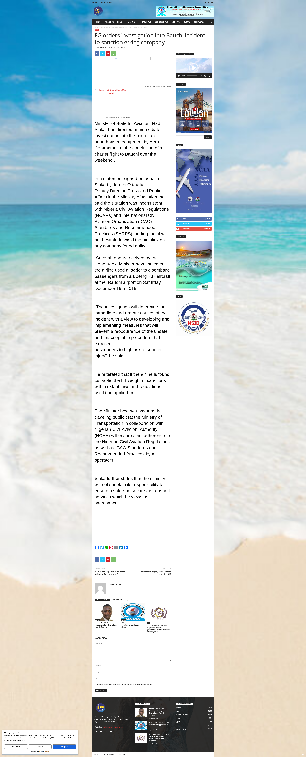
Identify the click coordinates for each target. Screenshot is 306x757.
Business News (161, 22)
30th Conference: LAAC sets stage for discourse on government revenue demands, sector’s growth (158, 628)
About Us (109, 22)
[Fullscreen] (208, 76)
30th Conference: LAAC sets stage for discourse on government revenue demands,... (159, 737)
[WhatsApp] (113, 53)
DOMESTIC (180, 718)
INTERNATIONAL (182, 715)
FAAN (178, 726)
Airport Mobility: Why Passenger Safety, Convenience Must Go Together (106, 625)
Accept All (64, 747)
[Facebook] (201, 3)
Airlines (131, 22)
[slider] (192, 75)
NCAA (178, 722)
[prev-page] (167, 600)
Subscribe (206, 229)
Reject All (40, 747)
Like (208, 218)
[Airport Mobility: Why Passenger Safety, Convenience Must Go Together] (106, 612)
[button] (210, 22)
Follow (207, 224)
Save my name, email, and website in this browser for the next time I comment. (124, 684)
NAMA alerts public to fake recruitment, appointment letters (131, 625)
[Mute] (205, 76)
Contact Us (199, 22)
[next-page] (170, 600)
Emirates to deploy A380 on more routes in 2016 (156, 572)
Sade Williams (101, 47)
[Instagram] (204, 3)
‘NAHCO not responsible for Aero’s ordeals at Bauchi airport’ (110, 572)
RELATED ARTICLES (102, 600)
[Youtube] (212, 3)
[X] (208, 3)
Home (98, 22)
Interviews (146, 22)
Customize (16, 747)
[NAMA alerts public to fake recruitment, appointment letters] (133, 612)
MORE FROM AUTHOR (119, 600)
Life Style (176, 22)
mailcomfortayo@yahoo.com (113, 727)
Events (187, 22)
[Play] (179, 76)
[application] (194, 68)
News (119, 22)
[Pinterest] (108, 53)
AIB (149, 623)
